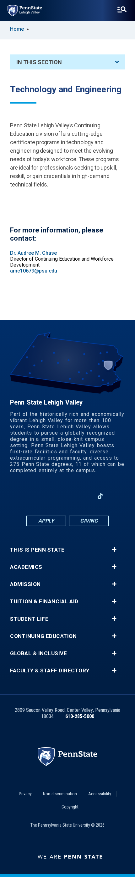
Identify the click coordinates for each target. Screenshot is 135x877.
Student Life (29, 619)
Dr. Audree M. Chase (33, 253)
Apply (46, 521)
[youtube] (83, 496)
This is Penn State (37, 550)
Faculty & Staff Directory (49, 671)
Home (17, 29)
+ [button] (114, 550)
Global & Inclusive (38, 653)
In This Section (39, 62)
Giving (89, 521)
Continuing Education (43, 636)
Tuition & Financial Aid (44, 601)
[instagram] (51, 496)
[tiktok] (100, 496)
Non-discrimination (60, 793)
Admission (25, 584)
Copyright (70, 806)
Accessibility (99, 793)
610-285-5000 (79, 716)
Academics (26, 567)
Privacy (25, 793)
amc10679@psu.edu (33, 271)
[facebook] (34, 496)
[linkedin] (67, 496)
